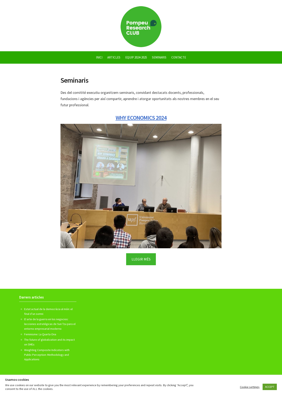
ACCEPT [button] (269, 387)
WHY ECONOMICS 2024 (141, 117)
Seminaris (159, 57)
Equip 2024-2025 (136, 57)
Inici (99, 57)
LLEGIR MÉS (141, 259)
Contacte (178, 57)
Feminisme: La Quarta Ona (40, 334)
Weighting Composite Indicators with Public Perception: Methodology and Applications (47, 354)
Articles (113, 57)
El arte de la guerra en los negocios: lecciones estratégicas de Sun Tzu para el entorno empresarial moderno (50, 324)
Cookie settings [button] (249, 387)
